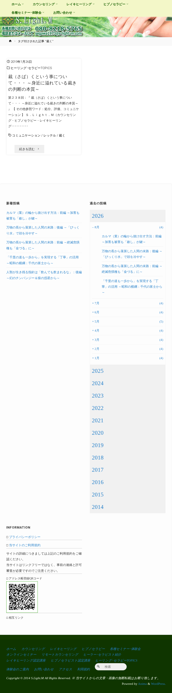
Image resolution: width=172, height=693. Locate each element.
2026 (98, 216)
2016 (98, 482)
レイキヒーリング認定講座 (26, 660)
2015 (98, 494)
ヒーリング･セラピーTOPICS (31, 68)
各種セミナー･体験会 (125, 649)
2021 (98, 420)
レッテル (49, 135)
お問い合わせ (44, 669)
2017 (98, 470)
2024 (98, 383)
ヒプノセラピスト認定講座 (70, 660)
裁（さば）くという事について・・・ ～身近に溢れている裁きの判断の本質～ (42, 83)
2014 (98, 507)
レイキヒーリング (63, 649)
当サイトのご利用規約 (24, 545)
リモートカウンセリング (60, 654)
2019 (98, 445)
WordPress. (158, 683)
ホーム (11, 649)
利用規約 (83, 669)
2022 (98, 408)
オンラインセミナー (21, 654)
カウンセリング (33, 649)
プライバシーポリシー (24, 537)
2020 (98, 433)
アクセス (65, 669)
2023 (98, 395)
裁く (62, 135)
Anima (142, 683)
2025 (98, 371)
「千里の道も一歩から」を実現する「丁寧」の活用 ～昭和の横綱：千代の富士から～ (132, 286)
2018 (98, 457)
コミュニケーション (26, 135)
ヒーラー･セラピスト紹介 (102, 654)
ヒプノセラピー (93, 649)
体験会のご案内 (17, 669)
